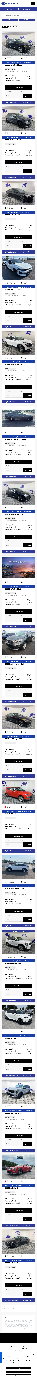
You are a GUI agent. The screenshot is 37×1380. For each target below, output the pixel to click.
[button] (33, 43)
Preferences (18, 1376)
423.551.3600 (28, 1150)
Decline (18, 1372)
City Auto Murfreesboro (12, 1075)
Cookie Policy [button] (9, 1360)
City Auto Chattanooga (11, 1150)
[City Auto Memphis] (12, 3)
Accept (18, 1368)
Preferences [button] (17, 1362)
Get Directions (28, 9)
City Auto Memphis (10, 102)
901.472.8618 (28, 102)
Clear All (5, 27)
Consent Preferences (1, 1357)
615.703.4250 (28, 1075)
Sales (10, 9)
